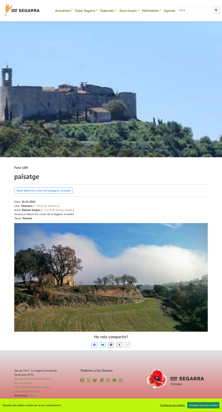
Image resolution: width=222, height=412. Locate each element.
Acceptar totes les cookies (203, 405)
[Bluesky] (102, 345)
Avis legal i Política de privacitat (33, 378)
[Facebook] (94, 345)
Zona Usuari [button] (128, 10)
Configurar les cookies (172, 405)
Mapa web (20, 391)
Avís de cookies (23, 383)
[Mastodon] (111, 345)
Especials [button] (107, 10)
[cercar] (216, 10)
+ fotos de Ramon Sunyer (57, 210)
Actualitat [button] (62, 10)
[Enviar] (127, 345)
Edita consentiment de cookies (32, 387)
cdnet (31, 395)
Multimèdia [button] (150, 10)
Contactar (34, 391)
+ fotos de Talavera (45, 205)
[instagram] (108, 380)
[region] (111, 405)
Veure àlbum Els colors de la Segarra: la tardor (43, 190)
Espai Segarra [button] (85, 10)
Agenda (169, 10)
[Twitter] (119, 345)
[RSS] (121, 380)
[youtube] (114, 380)
